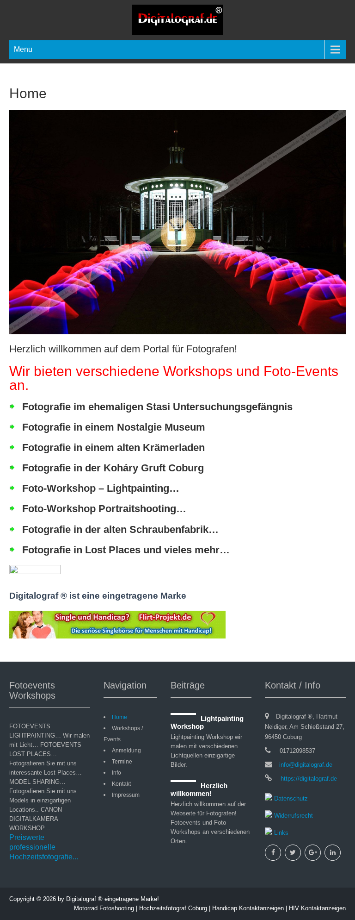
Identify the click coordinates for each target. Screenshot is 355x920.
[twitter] (293, 853)
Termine (122, 761)
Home (119, 717)
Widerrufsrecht (292, 815)
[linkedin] (332, 853)
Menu (23, 49)
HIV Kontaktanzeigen (317, 908)
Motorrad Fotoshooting (104, 908)
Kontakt (121, 784)
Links (280, 832)
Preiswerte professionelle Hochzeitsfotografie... (43, 847)
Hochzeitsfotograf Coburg (173, 908)
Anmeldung (126, 750)
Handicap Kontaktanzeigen (248, 908)
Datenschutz (290, 798)
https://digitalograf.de (308, 778)
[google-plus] (313, 853)
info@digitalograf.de (305, 764)
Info (116, 773)
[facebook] (273, 853)
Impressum (126, 795)
